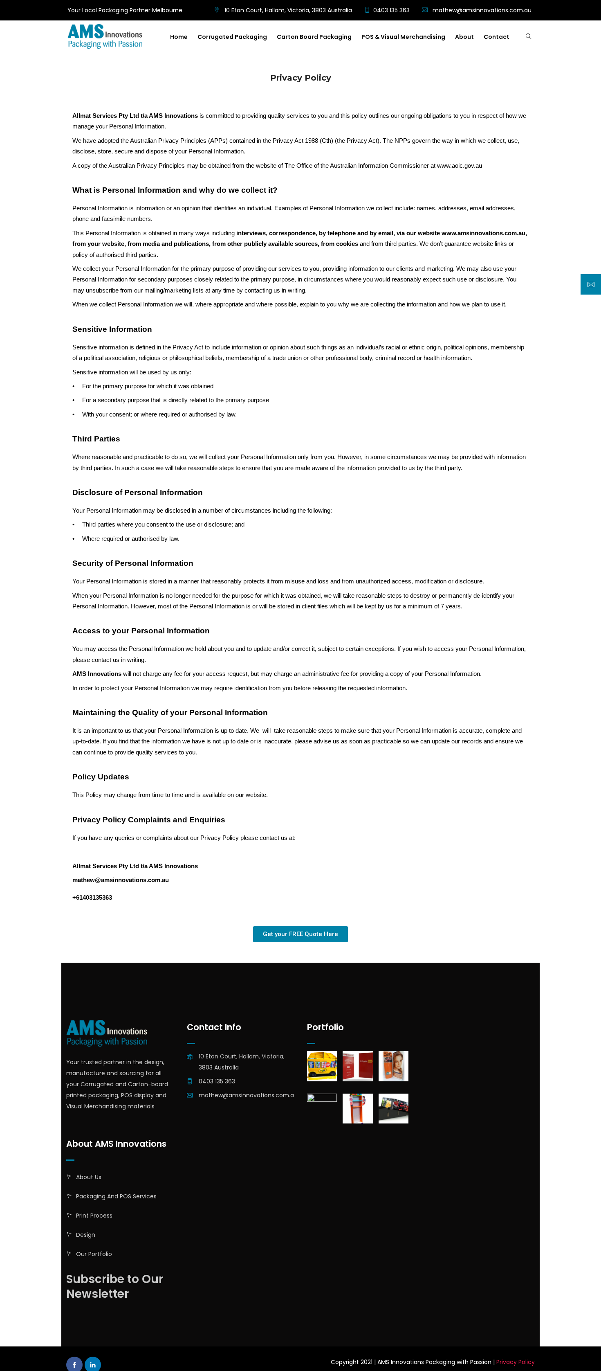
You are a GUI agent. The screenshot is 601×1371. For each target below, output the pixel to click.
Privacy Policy (515, 1362)
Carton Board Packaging (314, 37)
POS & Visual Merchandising (403, 37)
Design (85, 1235)
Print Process (94, 1215)
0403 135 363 (391, 10)
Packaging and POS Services (116, 1196)
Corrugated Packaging (232, 37)
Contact (496, 37)
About (464, 37)
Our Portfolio (94, 1254)
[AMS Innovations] (104, 37)
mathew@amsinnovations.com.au (482, 10)
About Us (88, 1177)
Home (179, 37)
